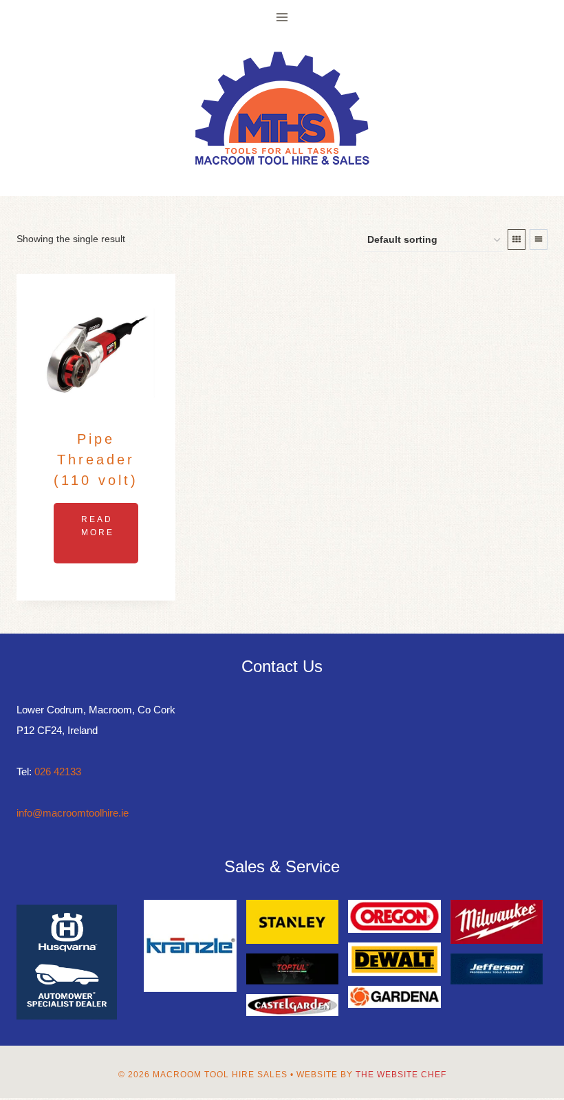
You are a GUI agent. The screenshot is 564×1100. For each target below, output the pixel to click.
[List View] (538, 239)
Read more (97, 526)
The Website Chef (401, 1074)
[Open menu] (282, 17)
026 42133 (57, 771)
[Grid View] (516, 239)
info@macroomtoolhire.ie (73, 813)
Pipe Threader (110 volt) (96, 459)
